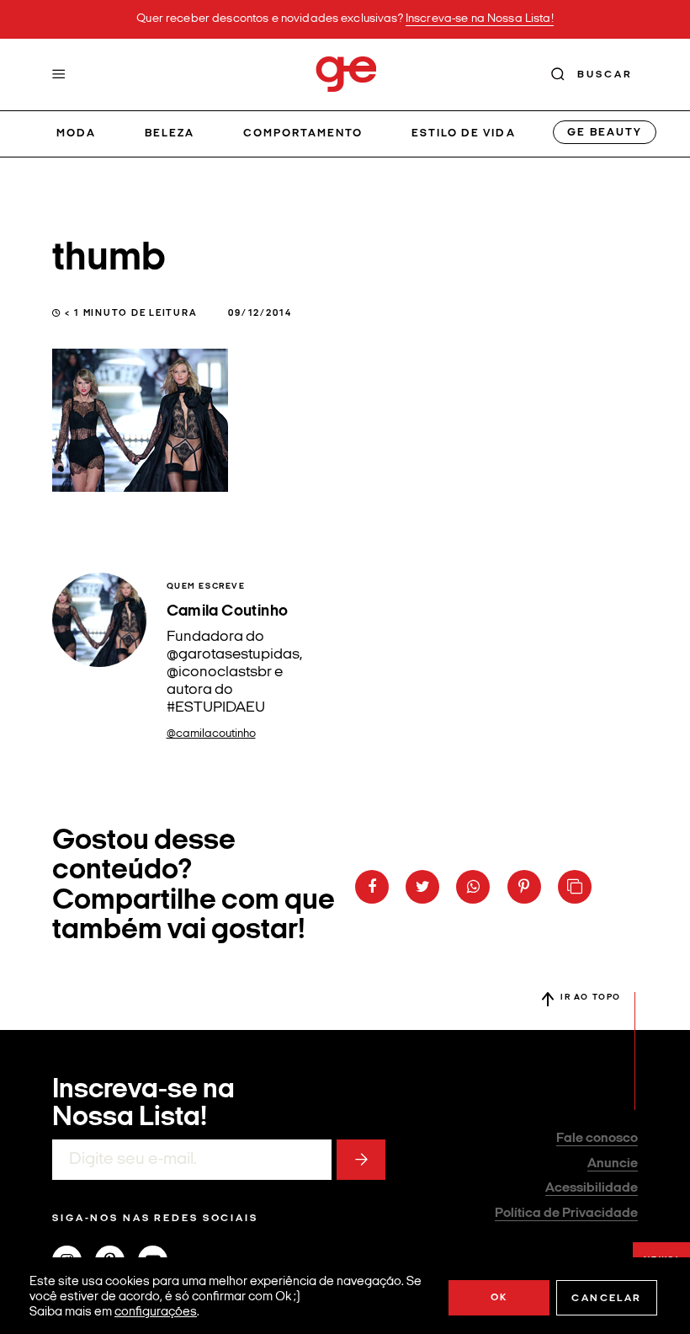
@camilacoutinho (211, 734)
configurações (155, 1312)
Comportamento (303, 133)
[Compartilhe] (575, 887)
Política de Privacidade (566, 1213)
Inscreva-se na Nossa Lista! (480, 19)
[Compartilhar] (372, 887)
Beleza (169, 133)
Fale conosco (597, 1138)
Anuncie (612, 1164)
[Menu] (59, 74)
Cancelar (606, 1299)
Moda (76, 133)
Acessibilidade (591, 1188)
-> (361, 1159)
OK (499, 1298)
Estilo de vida (463, 133)
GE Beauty (604, 132)
